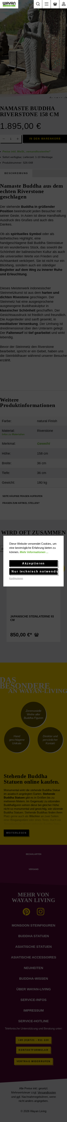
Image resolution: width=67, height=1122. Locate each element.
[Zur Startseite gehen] (9, 4)
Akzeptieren (33, 563)
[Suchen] (38, 4)
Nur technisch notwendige (35, 571)
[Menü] (46, 4)
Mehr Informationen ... (34, 552)
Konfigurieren (16, 578)
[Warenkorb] (55, 4)
